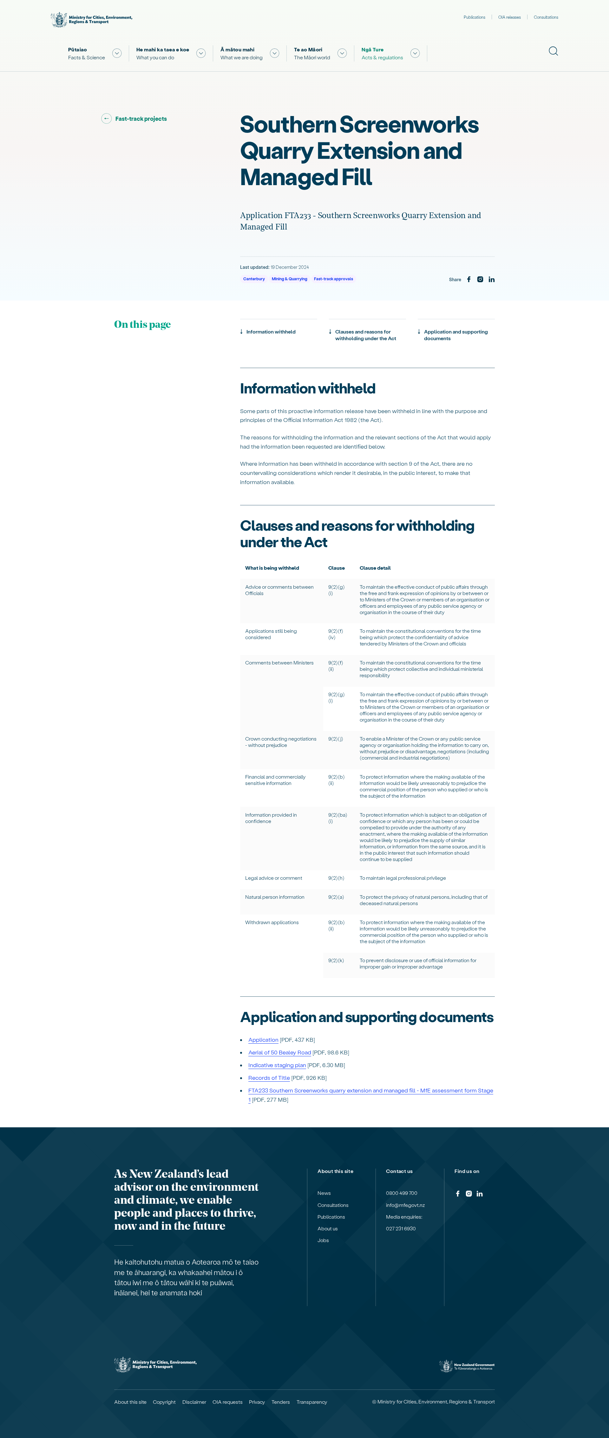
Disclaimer (194, 1401)
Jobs (323, 1240)
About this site (130, 1401)
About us (328, 1228)
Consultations (546, 17)
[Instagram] (480, 279)
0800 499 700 (401, 1192)
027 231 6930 (401, 1228)
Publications (474, 17)
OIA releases (509, 17)
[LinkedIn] (491, 279)
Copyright (164, 1401)
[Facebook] (469, 279)
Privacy (257, 1401)
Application (263, 1039)
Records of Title (269, 1077)
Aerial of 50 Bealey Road (279, 1052)
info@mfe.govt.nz (405, 1205)
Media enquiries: (404, 1216)
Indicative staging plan (277, 1064)
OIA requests (228, 1401)
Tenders (281, 1401)
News (324, 1192)
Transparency (312, 1401)
